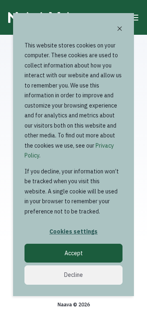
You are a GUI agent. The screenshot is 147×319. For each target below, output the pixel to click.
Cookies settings (73, 231)
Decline (73, 275)
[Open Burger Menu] (135, 18)
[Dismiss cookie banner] (119, 30)
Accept (74, 253)
